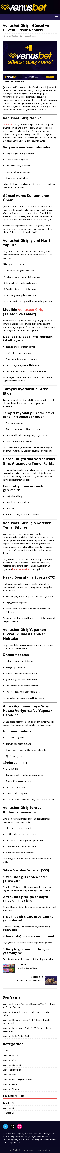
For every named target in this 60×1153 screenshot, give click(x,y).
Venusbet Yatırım (11, 1089)
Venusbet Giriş (30, 309)
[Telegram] (5, 1126)
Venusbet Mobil (10, 1074)
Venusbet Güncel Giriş (13, 1065)
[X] (12, 1126)
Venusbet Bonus (10, 1055)
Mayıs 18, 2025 (12, 36)
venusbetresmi (29, 36)
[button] (56, 17)
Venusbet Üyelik (10, 1084)
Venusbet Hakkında (12, 1069)
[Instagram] (19, 1126)
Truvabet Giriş (9, 1103)
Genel (5, 1050)
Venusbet (8, 124)
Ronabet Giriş (9, 1112)
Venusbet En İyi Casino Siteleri (17, 1036)
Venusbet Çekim (10, 1060)
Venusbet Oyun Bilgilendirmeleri (18, 1079)
